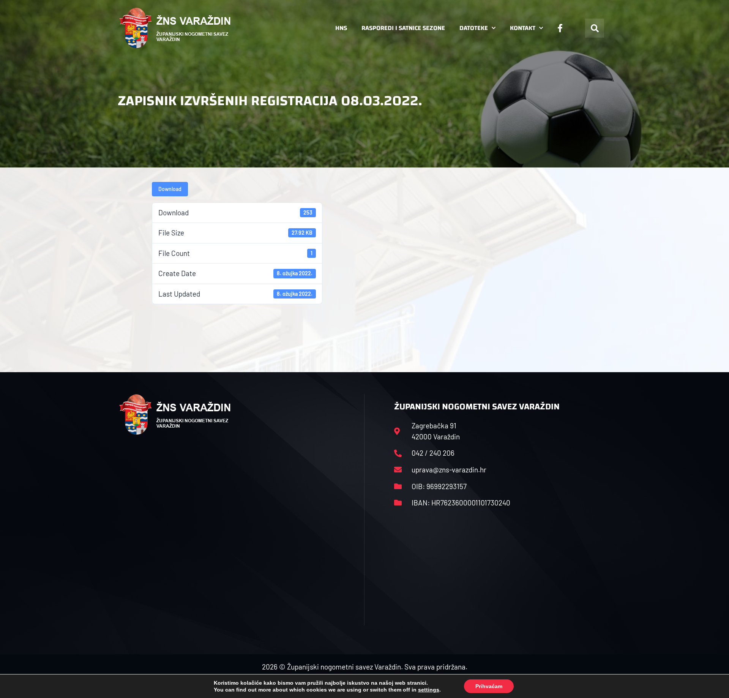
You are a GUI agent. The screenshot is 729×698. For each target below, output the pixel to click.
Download (169, 189)
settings (428, 690)
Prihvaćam (488, 686)
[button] (594, 28)
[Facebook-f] (560, 28)
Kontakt (522, 28)
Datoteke (473, 28)
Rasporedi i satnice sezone (403, 28)
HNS (341, 28)
